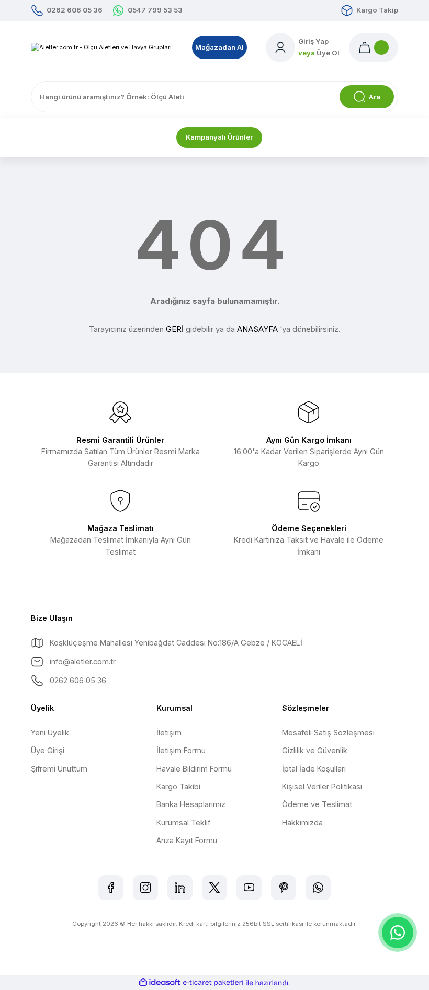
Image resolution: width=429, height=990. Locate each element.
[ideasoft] (159, 982)
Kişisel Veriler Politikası (322, 786)
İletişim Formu (181, 750)
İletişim (169, 732)
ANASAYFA (257, 329)
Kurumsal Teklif (183, 822)
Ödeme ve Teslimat (317, 804)
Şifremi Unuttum (59, 768)
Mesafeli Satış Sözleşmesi (328, 732)
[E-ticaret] (213, 983)
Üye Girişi (47, 750)
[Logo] (101, 47)
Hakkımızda (302, 822)
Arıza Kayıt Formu (186, 840)
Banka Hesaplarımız (190, 804)
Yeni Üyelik (50, 732)
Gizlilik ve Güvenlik (314, 750)
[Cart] (373, 47)
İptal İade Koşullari (314, 768)
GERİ (175, 329)
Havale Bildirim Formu (194, 768)
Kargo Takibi (178, 786)
